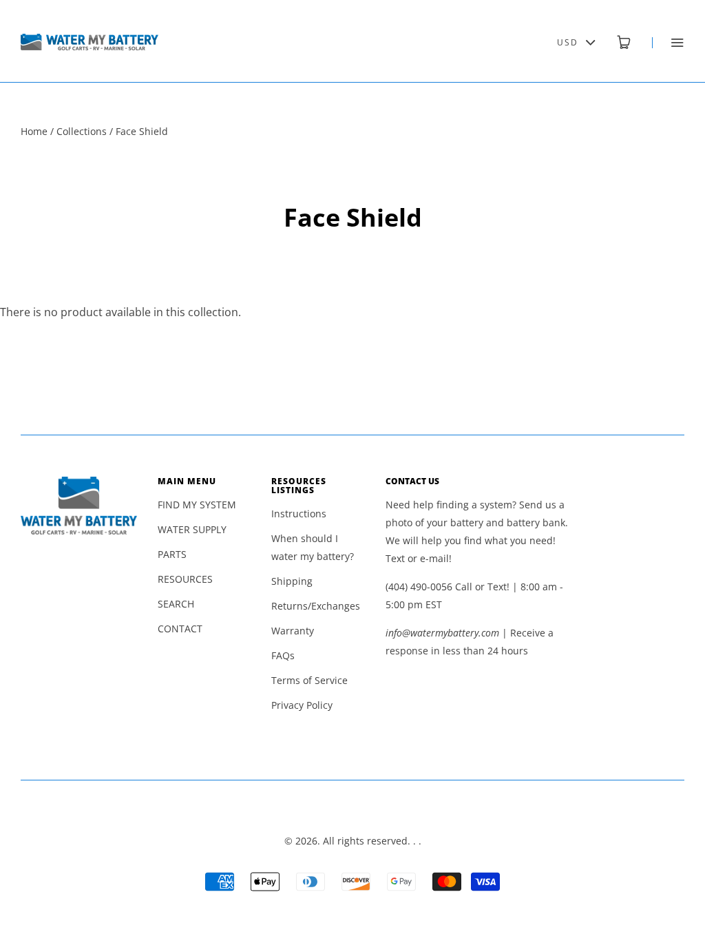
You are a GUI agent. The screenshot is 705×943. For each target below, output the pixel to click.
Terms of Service (309, 680)
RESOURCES (185, 579)
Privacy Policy (302, 705)
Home (34, 131)
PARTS (172, 554)
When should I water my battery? (312, 547)
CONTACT (180, 628)
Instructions (298, 513)
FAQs (283, 655)
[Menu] (668, 42)
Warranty (292, 630)
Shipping (292, 581)
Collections (81, 131)
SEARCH (176, 603)
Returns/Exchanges (315, 605)
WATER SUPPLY (192, 529)
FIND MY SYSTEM (197, 504)
